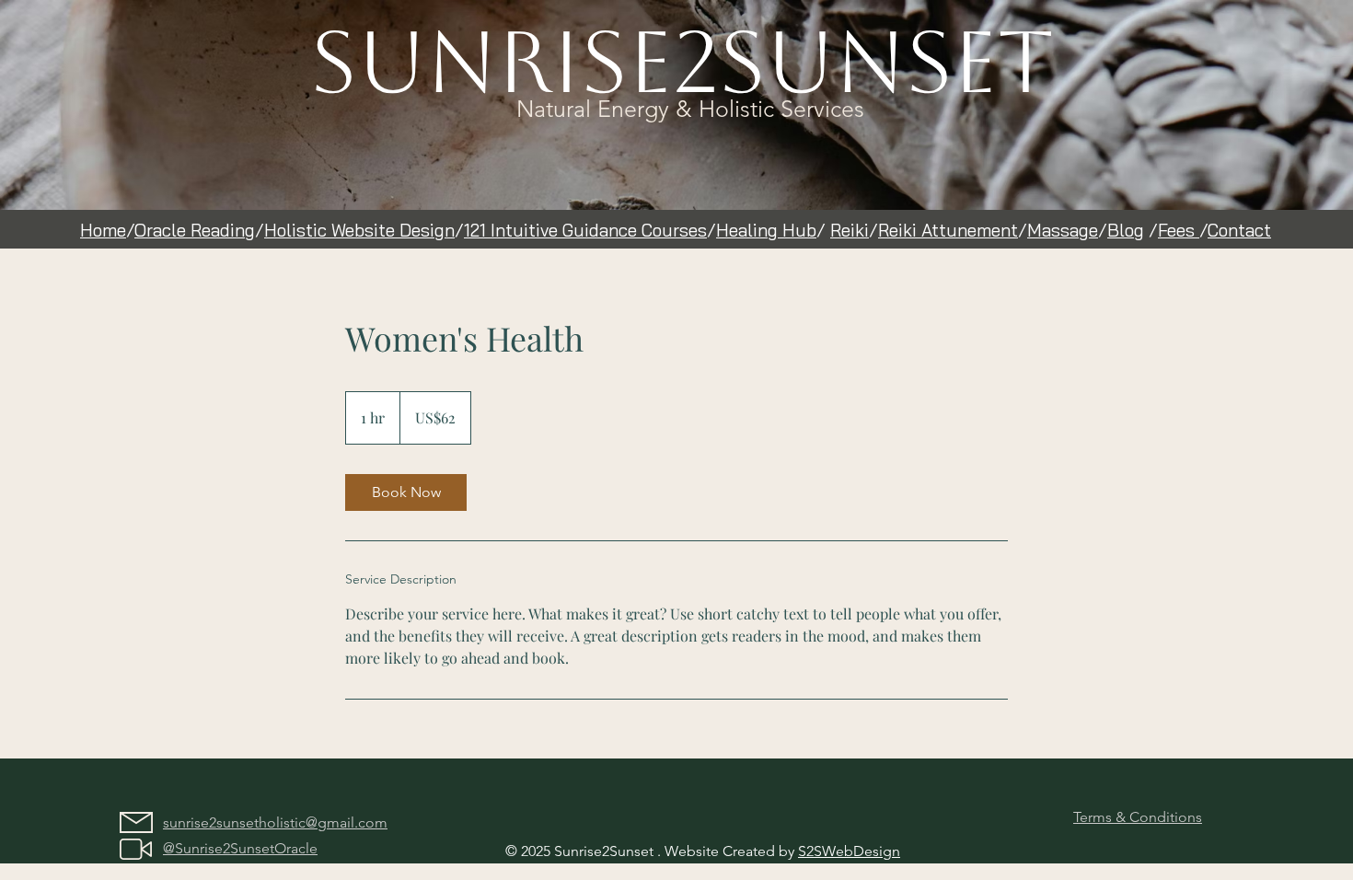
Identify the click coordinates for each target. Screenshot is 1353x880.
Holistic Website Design (359, 230)
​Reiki (849, 230)
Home (103, 230)
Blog (1125, 230)
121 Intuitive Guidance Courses (585, 230)
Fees (1178, 230)
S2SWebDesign (849, 851)
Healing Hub (766, 230)
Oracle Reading (194, 230)
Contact (1239, 230)
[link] (406, 492)
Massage (1062, 230)
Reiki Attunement (948, 230)
